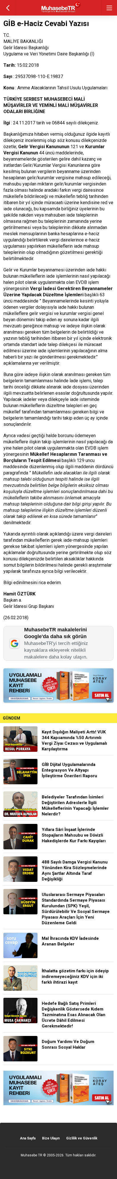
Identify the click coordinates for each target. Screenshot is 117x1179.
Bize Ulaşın (51, 1138)
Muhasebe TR (31, 1155)
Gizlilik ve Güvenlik (81, 1138)
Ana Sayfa (27, 1138)
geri (8, 8)
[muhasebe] (59, 12)
